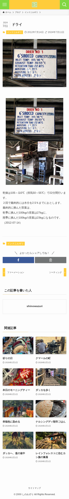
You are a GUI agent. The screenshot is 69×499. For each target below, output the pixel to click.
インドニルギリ (14, 32)
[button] (18, 260)
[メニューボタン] (4, 4)
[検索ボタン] (64, 4)
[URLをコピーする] (50, 260)
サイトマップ (34, 488)
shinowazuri (35, 306)
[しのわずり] (34, 4)
